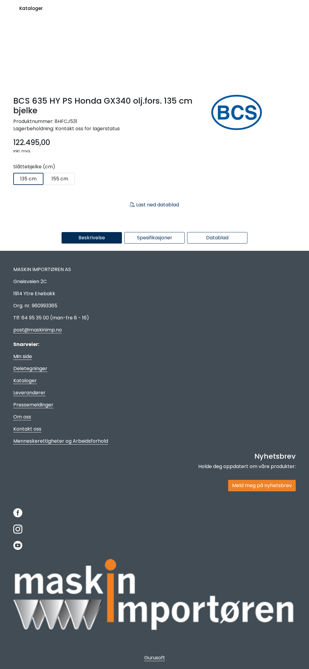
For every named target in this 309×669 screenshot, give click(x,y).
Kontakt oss (27, 428)
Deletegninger (30, 368)
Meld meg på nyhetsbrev (262, 485)
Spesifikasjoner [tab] (154, 237)
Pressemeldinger (33, 404)
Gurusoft (154, 657)
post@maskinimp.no (37, 329)
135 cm (28, 178)
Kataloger (31, 8)
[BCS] (251, 112)
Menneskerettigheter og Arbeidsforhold (60, 441)
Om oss (22, 416)
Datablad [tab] (217, 237)
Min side (22, 356)
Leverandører (29, 392)
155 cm (60, 178)
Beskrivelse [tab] (91, 237)
